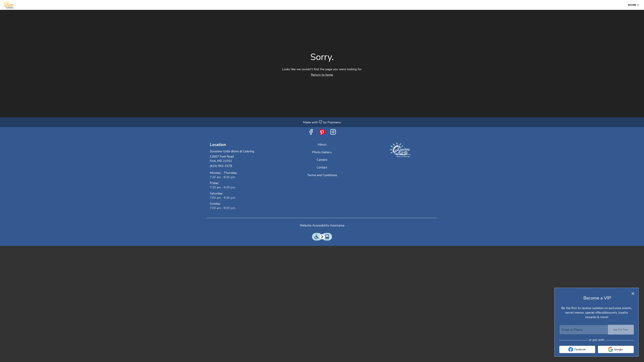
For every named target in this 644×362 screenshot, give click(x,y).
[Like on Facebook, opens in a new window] (311, 133)
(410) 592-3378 (221, 166)
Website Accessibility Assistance (322, 225)
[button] (633, 5)
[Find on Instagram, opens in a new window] (333, 133)
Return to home (322, 75)
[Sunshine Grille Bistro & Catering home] (18, 5)
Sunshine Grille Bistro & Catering (400, 150)
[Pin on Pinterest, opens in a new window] (322, 133)
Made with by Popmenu (172, 122)
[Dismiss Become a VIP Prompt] (633, 293)
